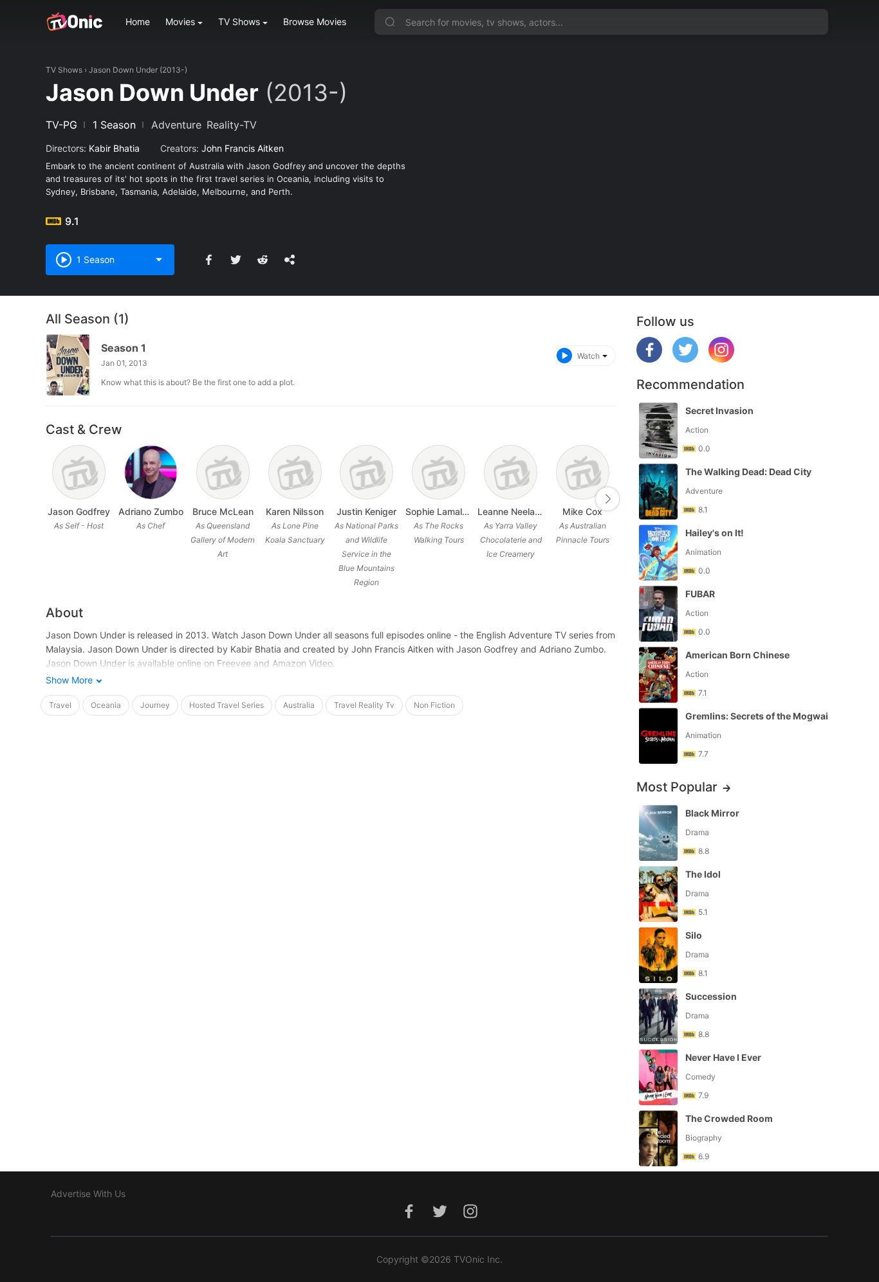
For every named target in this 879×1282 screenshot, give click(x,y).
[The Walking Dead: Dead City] (658, 491)
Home (137, 21)
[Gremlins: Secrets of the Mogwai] (658, 736)
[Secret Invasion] (658, 430)
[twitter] (685, 359)
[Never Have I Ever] (658, 1077)
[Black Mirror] (658, 833)
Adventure (176, 124)
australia (299, 705)
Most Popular (676, 787)
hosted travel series (226, 705)
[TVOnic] (74, 21)
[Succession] (658, 1016)
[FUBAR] (658, 614)
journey (155, 705)
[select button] (158, 259)
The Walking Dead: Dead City (748, 471)
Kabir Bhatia (114, 148)
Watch (588, 356)
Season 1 (123, 347)
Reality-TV (232, 124)
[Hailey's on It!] (658, 553)
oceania (106, 705)
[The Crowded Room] (658, 1138)
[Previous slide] (54, 498)
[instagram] (721, 359)
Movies (180, 21)
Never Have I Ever (723, 1057)
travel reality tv (364, 705)
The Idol (703, 874)
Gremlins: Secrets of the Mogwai (756, 715)
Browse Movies (314, 21)
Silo (693, 935)
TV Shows (239, 21)
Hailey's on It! (714, 532)
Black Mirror (712, 813)
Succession (711, 996)
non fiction (434, 705)
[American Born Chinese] (658, 675)
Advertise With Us (88, 1193)
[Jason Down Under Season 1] (68, 364)
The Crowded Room (729, 1118)
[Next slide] (607, 498)
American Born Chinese (737, 654)
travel (60, 705)
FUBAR (700, 593)
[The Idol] (658, 894)
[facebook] (649, 359)
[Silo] (658, 955)
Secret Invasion (719, 410)
